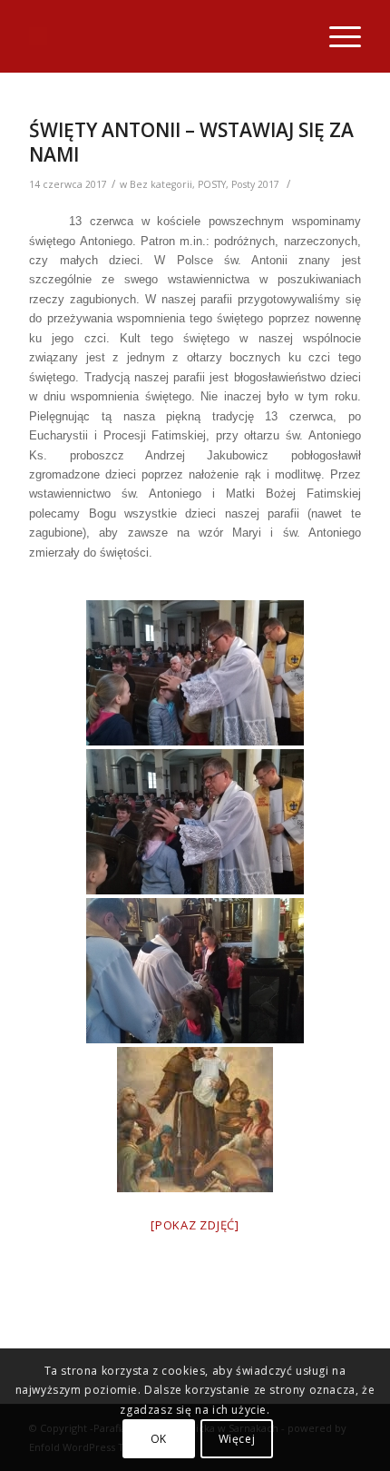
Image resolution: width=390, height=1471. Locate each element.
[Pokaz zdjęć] (195, 1225)
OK (159, 1438)
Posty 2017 (255, 184)
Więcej (237, 1438)
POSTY (212, 184)
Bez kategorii (161, 184)
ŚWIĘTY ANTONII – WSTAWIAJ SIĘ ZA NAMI (191, 142)
